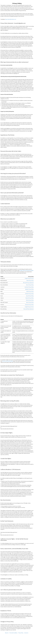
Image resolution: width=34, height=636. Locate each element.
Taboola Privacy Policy (29, 298)
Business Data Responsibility (7, 361)
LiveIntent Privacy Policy (29, 287)
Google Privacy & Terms (29, 278)
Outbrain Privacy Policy (29, 293)
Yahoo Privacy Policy (30, 302)
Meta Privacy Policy (30, 280)
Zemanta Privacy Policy (29, 304)
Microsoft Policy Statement (29, 309)
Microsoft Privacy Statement (28, 282)
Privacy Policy (20, 632)
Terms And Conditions (13, 632)
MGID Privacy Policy (30, 291)
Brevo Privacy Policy (30, 284)
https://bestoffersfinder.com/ (10, 19)
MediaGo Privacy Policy (29, 289)
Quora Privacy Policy (30, 295)
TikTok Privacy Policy (30, 300)
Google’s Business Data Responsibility (26, 270)
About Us (6, 632)
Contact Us (26, 632)
